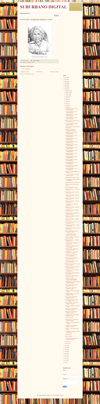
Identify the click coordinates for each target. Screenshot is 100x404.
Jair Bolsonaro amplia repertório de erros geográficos (72, 246)
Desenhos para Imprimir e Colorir (28, 62)
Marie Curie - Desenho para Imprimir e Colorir (72, 306)
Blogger (61, 395)
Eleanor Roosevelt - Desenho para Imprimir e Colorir (71, 320)
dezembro (68, 90)
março (67, 107)
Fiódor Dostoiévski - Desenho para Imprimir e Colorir (72, 315)
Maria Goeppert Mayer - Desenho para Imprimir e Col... (71, 300)
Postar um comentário (26, 69)
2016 (65, 351)
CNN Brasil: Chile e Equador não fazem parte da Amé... (71, 249)
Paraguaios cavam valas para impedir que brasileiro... (72, 228)
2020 (65, 88)
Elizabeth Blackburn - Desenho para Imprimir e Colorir (72, 294)
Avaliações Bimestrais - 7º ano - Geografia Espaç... (71, 139)
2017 (65, 349)
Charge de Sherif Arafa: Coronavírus (72, 182)
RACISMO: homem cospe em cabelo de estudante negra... (72, 282)
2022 (65, 85)
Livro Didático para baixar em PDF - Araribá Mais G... (72, 180)
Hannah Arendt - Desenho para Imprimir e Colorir (71, 312)
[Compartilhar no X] (36, 60)
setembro (67, 96)
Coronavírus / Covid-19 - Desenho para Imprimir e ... (72, 270)
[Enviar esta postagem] (31, 60)
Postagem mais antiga (54, 71)
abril (67, 105)
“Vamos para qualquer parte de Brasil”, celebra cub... (71, 255)
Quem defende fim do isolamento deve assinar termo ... (71, 166)
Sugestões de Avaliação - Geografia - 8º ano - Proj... (72, 198)
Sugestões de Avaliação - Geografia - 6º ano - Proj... (72, 216)
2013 (65, 357)
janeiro (67, 343)
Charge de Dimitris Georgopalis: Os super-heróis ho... (72, 243)
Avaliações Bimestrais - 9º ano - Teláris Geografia (71, 109)
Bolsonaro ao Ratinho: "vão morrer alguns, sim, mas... (72, 237)
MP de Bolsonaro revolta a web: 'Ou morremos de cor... (72, 222)
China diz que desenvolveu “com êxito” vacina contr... (71, 261)
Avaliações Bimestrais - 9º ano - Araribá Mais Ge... (71, 157)
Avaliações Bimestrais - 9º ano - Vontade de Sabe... (71, 145)
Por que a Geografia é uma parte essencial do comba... (71, 231)
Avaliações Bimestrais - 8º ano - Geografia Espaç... (71, 136)
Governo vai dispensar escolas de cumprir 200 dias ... (71, 124)
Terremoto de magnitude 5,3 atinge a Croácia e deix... (72, 225)
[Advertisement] (71, 33)
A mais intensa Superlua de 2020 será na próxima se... (72, 332)
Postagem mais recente (24, 71)
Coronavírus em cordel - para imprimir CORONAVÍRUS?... (71, 279)
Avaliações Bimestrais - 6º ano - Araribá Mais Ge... (71, 169)
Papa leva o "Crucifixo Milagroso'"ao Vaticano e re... (72, 172)
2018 (65, 347)
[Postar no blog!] (35, 60)
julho (67, 99)
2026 (65, 77)
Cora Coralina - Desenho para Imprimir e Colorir (71, 288)
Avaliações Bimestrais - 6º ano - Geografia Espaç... (71, 142)
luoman (52, 395)
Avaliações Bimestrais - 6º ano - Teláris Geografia (71, 118)
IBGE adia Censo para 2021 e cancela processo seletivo (72, 264)
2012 (65, 358)
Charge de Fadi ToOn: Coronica (71, 187)
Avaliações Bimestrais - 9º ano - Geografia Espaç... (71, 133)
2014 (65, 355)
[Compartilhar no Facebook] (37, 60)
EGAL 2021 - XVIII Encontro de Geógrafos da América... (71, 309)
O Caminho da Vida (69, 317)
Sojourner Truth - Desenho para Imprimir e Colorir (71, 326)
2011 (65, 360)
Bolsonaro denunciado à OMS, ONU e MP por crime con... (72, 267)
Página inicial (39, 71)
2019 (65, 345)
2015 (65, 353)
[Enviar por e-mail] (33, 60)
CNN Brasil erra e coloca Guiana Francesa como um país (71, 252)
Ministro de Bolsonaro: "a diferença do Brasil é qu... (72, 240)
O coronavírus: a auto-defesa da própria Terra (71, 204)
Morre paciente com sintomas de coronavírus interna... (71, 258)
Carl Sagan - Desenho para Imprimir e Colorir (72, 323)
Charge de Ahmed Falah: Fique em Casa (72, 185)
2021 (65, 87)
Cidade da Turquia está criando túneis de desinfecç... (72, 127)
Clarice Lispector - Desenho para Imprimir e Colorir (71, 285)
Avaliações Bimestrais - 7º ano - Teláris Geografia (71, 115)
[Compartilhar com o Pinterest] (38, 60)
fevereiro (67, 341)
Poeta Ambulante (68, 336)
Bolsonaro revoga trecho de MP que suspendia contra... (72, 213)
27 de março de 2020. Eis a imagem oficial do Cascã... (72, 175)
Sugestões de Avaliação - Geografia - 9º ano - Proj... (72, 192)
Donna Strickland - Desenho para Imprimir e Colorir (71, 303)
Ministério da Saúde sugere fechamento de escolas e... (70, 130)
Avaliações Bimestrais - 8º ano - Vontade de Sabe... (71, 148)
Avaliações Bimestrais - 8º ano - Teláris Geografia (71, 112)
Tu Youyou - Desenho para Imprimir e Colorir (72, 291)
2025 (65, 79)
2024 (65, 81)
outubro (67, 94)
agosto (67, 97)
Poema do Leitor (68, 334)
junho (67, 101)
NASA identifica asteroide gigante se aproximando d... (72, 273)
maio (67, 103)
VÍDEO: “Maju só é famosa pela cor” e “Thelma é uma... (72, 121)
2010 (65, 362)
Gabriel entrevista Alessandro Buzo (72, 177)
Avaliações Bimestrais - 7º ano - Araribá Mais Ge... (71, 163)
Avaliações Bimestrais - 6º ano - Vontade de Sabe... (71, 154)
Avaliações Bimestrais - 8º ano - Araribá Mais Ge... (71, 160)
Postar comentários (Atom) (28, 74)
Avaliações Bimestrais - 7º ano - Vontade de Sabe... (71, 151)
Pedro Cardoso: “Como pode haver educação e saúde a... (72, 276)
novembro (68, 92)
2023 (65, 83)
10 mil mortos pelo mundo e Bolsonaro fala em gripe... (70, 234)
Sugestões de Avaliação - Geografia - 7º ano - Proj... (72, 207)
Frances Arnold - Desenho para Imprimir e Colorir (71, 297)
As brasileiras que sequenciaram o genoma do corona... (71, 339)
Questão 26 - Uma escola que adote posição (72, 329)
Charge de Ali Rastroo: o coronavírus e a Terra (72, 189)
